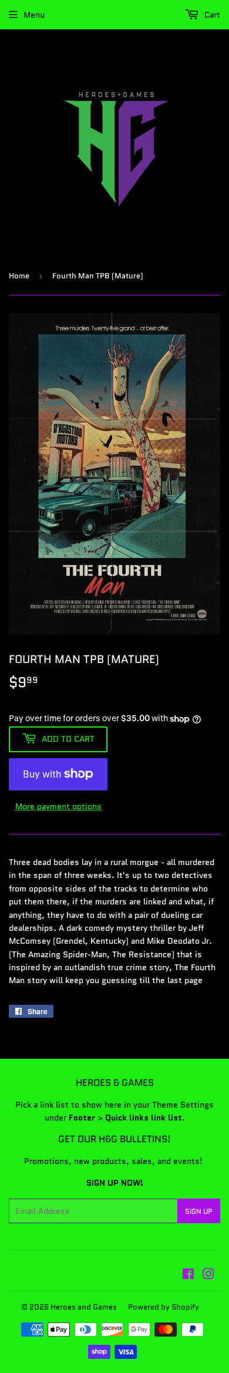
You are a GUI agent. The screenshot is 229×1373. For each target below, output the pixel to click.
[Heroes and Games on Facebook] (188, 1275)
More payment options (58, 806)
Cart (211, 15)
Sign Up (199, 1211)
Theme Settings (183, 1104)
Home (19, 275)
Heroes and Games (83, 1307)
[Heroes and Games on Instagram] (208, 1275)
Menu (34, 15)
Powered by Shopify (163, 1307)
